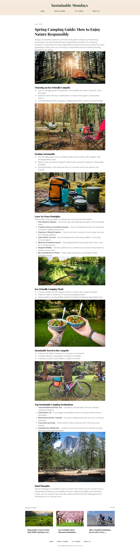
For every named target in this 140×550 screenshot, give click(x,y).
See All (112, 507)
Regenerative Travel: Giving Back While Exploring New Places (38, 531)
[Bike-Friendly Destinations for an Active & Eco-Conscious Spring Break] (101, 518)
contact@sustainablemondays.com (70, 546)
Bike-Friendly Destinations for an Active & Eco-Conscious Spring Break (100, 531)
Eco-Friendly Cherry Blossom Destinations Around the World (66, 531)
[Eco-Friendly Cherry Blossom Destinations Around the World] (70, 518)
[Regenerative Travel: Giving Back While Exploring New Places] (39, 518)
